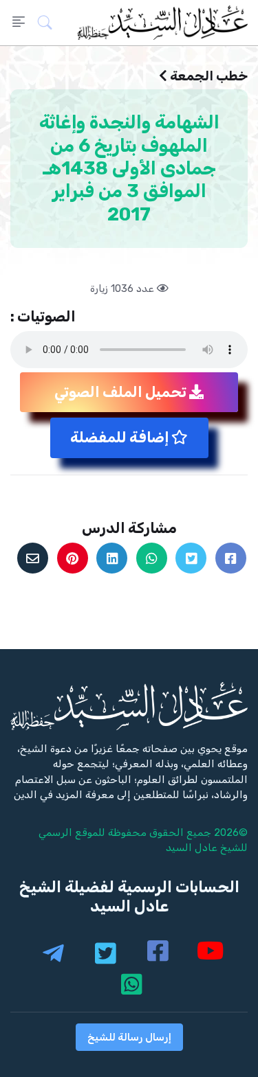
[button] (49, 22)
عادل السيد (191, 847)
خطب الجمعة (209, 76)
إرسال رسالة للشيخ (129, 1037)
